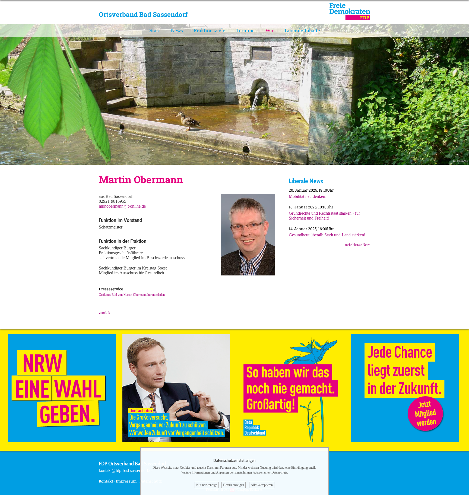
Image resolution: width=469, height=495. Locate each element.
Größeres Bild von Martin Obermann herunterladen (132, 295)
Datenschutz (279, 472)
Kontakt (106, 481)
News (177, 30)
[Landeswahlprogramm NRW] (62, 441)
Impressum (126, 481)
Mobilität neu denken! (308, 196)
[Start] (349, 19)
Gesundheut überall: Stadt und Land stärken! (327, 235)
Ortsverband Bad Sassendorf (143, 14)
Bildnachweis (460, 160)
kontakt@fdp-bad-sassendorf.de (126, 470)
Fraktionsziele (209, 30)
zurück (104, 312)
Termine (245, 30)
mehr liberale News (357, 245)
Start (154, 30)
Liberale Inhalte (302, 30)
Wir (269, 30)
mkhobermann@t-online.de (122, 206)
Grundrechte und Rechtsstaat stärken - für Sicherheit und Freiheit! (324, 215)
